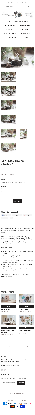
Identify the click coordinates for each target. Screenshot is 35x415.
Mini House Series (25, 330)
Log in (11, 393)
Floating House (6, 309)
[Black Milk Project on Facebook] (2, 370)
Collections (10, 347)
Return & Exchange (20, 396)
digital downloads (12, 37)
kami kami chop (26, 33)
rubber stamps (9, 25)
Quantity (3, 186)
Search (4, 396)
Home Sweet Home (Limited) (7, 331)
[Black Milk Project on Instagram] (5, 370)
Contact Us (11, 396)
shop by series (24, 29)
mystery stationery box (10, 33)
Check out (24, 2)
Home (5, 347)
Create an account (19, 393)
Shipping (29, 396)
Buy (8, 306)
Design (3, 179)
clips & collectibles (24, 25)
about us (24, 37)
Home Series (23, 309)
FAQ (17, 397)
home (8, 22)
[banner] (17, 14)
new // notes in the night (21, 22)
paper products (10, 29)
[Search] (28, 6)
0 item (14, 2)
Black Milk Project (22, 400)
